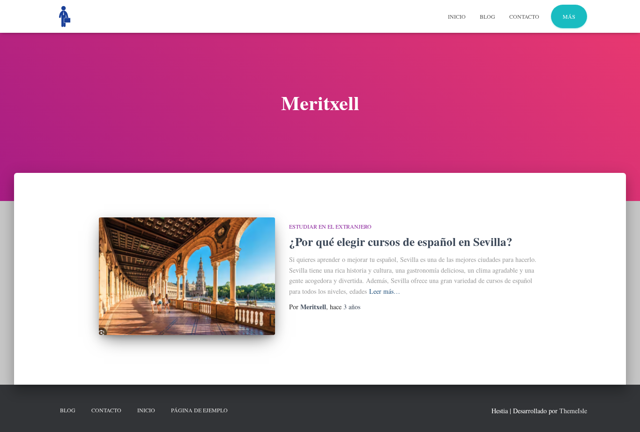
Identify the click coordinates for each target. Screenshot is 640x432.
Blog (487, 16)
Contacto (524, 16)
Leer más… (384, 291)
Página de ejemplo (199, 410)
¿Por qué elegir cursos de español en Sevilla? (401, 241)
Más (569, 16)
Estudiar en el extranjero (330, 226)
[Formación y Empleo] (64, 16)
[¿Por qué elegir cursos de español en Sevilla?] (187, 276)
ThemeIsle (573, 410)
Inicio (457, 16)
